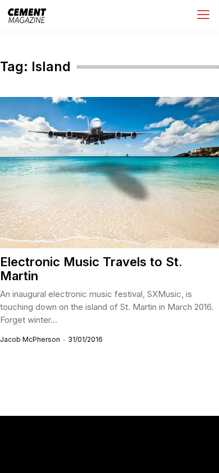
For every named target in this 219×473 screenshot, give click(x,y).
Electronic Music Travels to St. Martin (91, 268)
